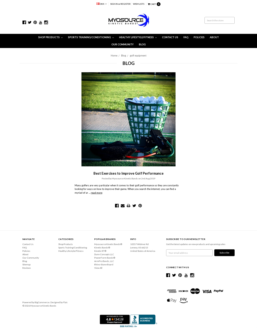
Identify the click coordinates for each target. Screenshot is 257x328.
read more (96, 192)
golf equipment (138, 55)
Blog (142, 44)
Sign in (114, 3)
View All (98, 267)
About (214, 37)
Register (126, 3)
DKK (102, 3)
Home (114, 55)
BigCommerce (42, 302)
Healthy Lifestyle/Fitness (136, 37)
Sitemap (26, 264)
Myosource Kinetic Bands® (108, 244)
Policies (199, 37)
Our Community (122, 44)
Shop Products (49, 37)
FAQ (185, 37)
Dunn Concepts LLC (104, 254)
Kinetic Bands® (102, 247)
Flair (65, 302)
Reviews (26, 267)
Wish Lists (138, 3)
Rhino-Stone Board (103, 264)
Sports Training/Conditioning (89, 37)
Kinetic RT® (100, 251)
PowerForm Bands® (104, 257)
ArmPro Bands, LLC (104, 261)
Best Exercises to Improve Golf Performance (128, 173)
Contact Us (170, 37)
